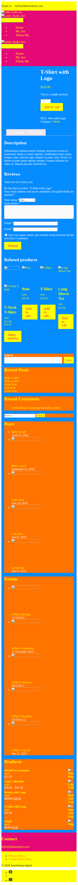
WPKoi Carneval (21, 682)
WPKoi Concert (20, 750)
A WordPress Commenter (26, 407)
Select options (13, 336)
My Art (20, 31)
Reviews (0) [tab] (35, 132)
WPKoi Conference (22, 648)
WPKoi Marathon (21, 716)
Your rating (11, 199)
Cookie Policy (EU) (20, 859)
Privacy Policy (17, 855)
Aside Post (10, 384)
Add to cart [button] (29, 312)
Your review (12, 203)
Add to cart (51, 107)
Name (8, 223)
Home (20, 27)
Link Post (9, 387)
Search (8, 355)
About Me (22, 35)
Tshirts (56, 121)
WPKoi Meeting (20, 614)
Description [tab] (16, 132)
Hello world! (11, 377)
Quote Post (10, 391)
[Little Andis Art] (11, 12)
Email (8, 229)
